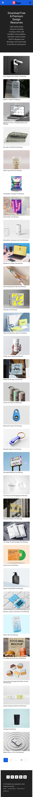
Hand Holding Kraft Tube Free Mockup (14, 286)
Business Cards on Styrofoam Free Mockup (16, 611)
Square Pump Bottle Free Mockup (13, 588)
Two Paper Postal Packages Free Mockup (15, 542)
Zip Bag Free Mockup (9, 729)
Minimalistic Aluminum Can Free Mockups (15, 240)
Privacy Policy (11, 788)
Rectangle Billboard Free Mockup (13, 472)
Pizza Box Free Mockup (10, 310)
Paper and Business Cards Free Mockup (15, 333)
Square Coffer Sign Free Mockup (12, 379)
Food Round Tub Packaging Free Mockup (15, 495)
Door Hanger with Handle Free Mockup (14, 76)
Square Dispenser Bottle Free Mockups (14, 706)
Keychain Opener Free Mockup (12, 449)
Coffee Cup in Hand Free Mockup (13, 356)
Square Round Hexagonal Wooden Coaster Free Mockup (15, 682)
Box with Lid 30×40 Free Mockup (12, 147)
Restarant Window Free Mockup (12, 519)
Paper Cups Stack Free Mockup (12, 170)
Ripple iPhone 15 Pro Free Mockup (13, 752)
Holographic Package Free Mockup (13, 194)
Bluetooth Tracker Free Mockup (12, 426)
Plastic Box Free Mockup (10, 635)
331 (22, 760)
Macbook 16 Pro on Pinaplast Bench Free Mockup (15, 123)
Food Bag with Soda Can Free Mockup (14, 658)
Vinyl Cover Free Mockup (10, 565)
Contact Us (6, 791)
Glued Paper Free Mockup (10, 217)
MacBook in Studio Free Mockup (13, 263)
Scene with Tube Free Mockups (12, 402)
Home (4, 788)
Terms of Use (20, 788)
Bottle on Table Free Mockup (11, 99)
